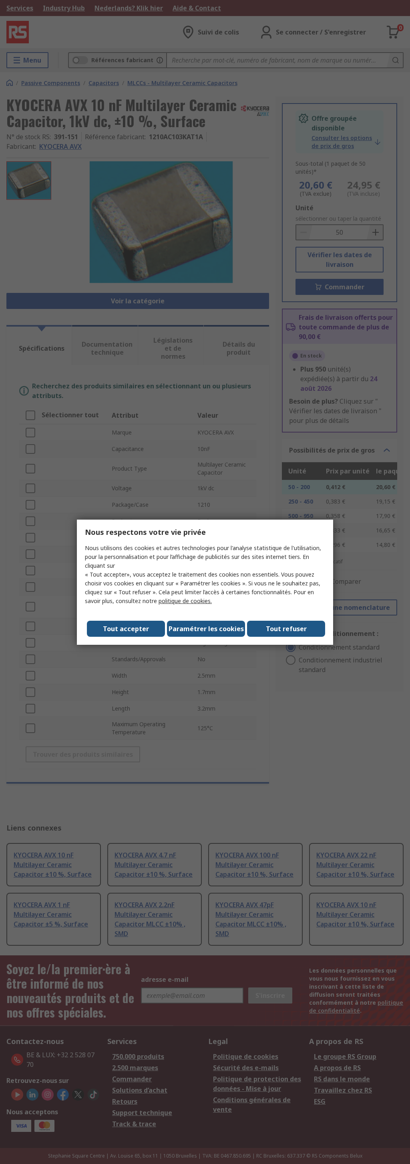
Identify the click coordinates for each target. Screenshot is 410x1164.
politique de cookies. (185, 601)
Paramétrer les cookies (206, 628)
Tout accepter (126, 628)
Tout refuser (286, 628)
